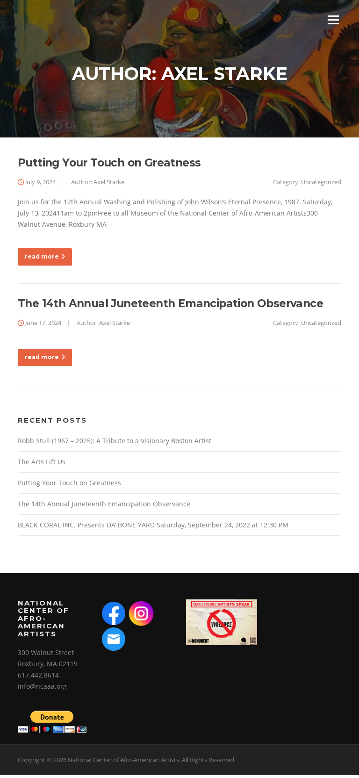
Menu (333, 19)
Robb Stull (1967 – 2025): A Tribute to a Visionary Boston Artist (114, 440)
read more (42, 256)
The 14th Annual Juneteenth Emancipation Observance (170, 303)
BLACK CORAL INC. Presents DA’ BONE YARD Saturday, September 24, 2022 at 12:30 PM (153, 524)
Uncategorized (321, 182)
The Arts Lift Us (41, 461)
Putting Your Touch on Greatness (109, 162)
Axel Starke (108, 182)
